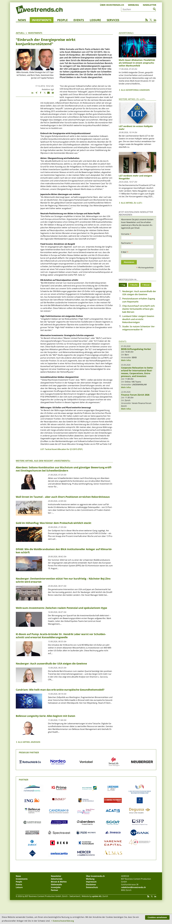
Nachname (127, 243)
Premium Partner (29, 752)
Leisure (95, 20)
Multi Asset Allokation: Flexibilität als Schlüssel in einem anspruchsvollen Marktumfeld (137, 63)
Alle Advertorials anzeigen (135, 90)
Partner (23, 779)
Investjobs (55, 887)
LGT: (42, 449)
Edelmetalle (56, 884)
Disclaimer (91, 884)
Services (113, 20)
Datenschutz (92, 887)
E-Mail (124, 252)
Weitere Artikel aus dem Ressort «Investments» (43, 460)
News (22, 20)
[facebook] (39, 93)
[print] (52, 93)
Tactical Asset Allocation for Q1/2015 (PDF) (63, 449)
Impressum (91, 881)
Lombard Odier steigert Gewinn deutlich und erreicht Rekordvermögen (138, 319)
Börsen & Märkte (59, 881)
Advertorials (126, 33)
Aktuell (20, 33)
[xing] (35, 93)
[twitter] (44, 93)
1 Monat (146, 285)
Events (78, 20)
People (62, 20)
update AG (96, 896)
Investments (41, 20)
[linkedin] (31, 93)
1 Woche (133, 285)
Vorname (126, 234)
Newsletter (149, 5)
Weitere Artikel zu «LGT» (132, 99)
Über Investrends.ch (112, 5)
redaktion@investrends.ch (133, 887)
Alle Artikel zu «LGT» (131, 203)
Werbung (133, 5)
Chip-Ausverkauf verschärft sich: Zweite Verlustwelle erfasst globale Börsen (138, 308)
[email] (48, 93)
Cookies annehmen (157, 917)
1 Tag (123, 285)
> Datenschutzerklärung (62, 921)
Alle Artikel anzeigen (29, 742)
